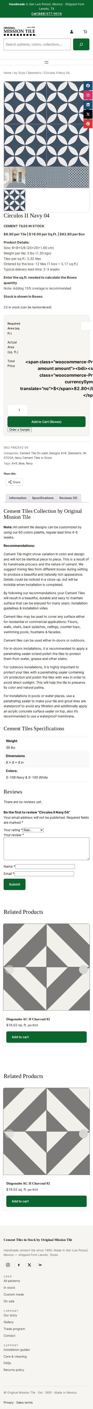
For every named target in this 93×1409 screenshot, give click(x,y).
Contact (9, 1335)
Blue (21, 463)
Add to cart (20, 1037)
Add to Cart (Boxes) (46, 422)
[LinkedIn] (40, 1265)
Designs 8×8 (57, 453)
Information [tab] (17, 498)
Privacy (9, 1402)
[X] (29, 1265)
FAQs (7, 1363)
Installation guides (17, 1349)
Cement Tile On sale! (34, 453)
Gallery (9, 1322)
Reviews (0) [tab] (68, 498)
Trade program (14, 1329)
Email (9, 874)
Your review (14, 835)
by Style (19, 73)
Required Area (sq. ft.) (13, 328)
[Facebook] (18, 1265)
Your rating (13, 830)
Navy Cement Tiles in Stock (33, 457)
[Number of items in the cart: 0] (85, 31)
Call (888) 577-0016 (46, 13)
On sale (9, 1301)
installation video (35, 608)
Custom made (14, 1294)
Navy (29, 463)
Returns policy (14, 1370)
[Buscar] (81, 44)
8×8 (14, 463)
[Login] (71, 31)
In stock (9, 1287)
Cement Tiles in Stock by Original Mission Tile (38, 1240)
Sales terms (24, 1402)
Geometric (35, 73)
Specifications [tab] (43, 498)
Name (9, 866)
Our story (10, 1315)
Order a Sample (19, 429)
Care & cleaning (15, 1356)
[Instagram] (8, 1265)
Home (7, 73)
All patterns (12, 1281)
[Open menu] (46, 62)
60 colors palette (31, 532)
